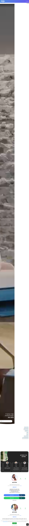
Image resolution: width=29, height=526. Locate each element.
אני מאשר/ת (14, 523)
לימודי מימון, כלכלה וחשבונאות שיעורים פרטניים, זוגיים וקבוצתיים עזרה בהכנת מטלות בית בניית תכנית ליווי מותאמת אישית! (14, 491)
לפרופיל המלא (14, 500)
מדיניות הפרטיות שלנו (5, 521)
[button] (27, 524)
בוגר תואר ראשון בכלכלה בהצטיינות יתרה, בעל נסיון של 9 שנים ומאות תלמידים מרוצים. (14, 519)
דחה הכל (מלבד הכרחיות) (14, 525)
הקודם (27, 3)
